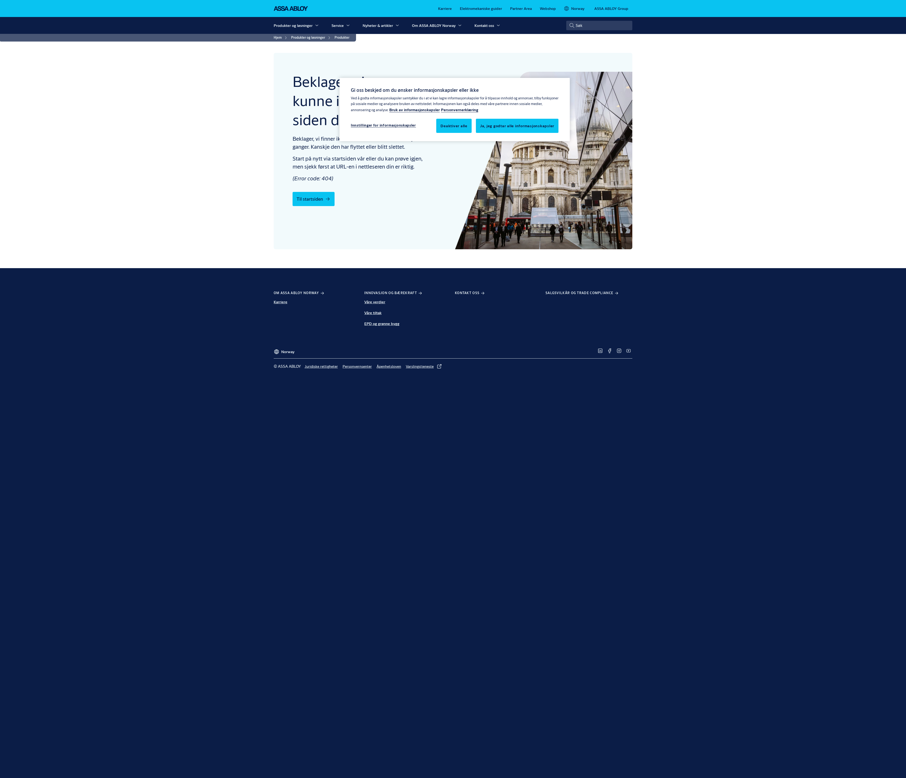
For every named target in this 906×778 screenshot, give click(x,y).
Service (337, 25)
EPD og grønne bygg (381, 323)
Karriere (280, 301)
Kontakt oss (484, 25)
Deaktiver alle (453, 125)
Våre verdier (374, 301)
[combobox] (599, 25)
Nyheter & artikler (378, 25)
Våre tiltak (373, 312)
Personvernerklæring (459, 109)
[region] (455, 109)
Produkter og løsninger (293, 25)
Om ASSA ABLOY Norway (434, 25)
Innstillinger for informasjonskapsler (383, 125)
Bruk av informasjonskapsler (414, 109)
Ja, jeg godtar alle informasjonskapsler (517, 125)
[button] (317, 25)
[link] (445, 8)
